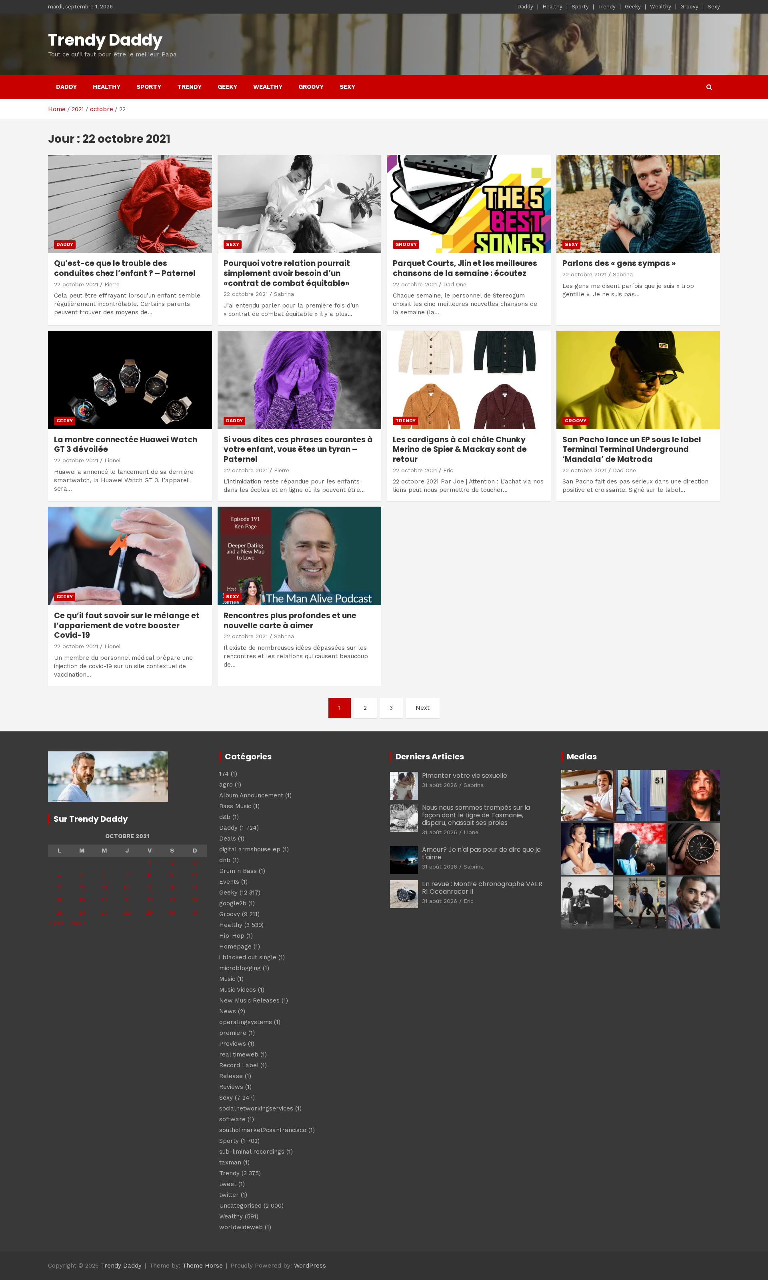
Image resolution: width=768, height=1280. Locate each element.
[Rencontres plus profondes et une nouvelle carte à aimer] (299, 556)
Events (229, 881)
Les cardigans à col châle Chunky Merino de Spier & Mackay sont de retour (460, 449)
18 (59, 900)
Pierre (112, 284)
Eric (448, 470)
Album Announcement (251, 795)
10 (195, 875)
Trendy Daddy (105, 40)
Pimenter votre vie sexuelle (464, 775)
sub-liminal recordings (251, 1151)
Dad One (454, 284)
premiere (232, 1032)
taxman (230, 1162)
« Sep (56, 923)
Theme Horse (202, 1265)
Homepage (235, 946)
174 (224, 773)
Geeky (633, 7)
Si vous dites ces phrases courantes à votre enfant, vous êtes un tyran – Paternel (298, 449)
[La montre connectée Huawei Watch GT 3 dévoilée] (130, 379)
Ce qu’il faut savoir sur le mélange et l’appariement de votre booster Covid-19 (127, 625)
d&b (224, 817)
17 (195, 887)
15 (149, 887)
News (227, 1011)
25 (59, 912)
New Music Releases (249, 1000)
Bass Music (235, 806)
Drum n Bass (238, 871)
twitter (229, 1194)
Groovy (689, 7)
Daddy (525, 7)
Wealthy (660, 7)
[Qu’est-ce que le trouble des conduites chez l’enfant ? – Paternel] (130, 203)
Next (423, 707)
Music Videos (237, 989)
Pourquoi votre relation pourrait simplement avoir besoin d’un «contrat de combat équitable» (287, 273)
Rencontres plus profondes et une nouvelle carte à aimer (290, 620)
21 (127, 900)
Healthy (552, 7)
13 (104, 887)
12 (82, 887)
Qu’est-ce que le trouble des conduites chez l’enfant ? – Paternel (125, 268)
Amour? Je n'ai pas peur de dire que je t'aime (481, 853)
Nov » (78, 923)
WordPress (310, 1265)
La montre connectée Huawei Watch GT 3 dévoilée (125, 444)
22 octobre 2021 (76, 284)
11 (59, 887)
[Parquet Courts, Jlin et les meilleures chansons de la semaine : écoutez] (468, 203)
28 (127, 912)
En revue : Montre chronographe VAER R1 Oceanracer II (482, 887)
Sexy (714, 7)
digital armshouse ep (249, 849)
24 (195, 900)
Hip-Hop (231, 935)
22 (149, 900)
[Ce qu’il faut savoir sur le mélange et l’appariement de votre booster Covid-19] (130, 556)
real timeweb (238, 1054)
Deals (227, 838)
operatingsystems (245, 1022)
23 (172, 900)
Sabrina (284, 294)
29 (149, 912)
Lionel (112, 460)
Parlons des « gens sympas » (619, 263)
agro (226, 784)
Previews (232, 1043)
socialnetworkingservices (256, 1108)
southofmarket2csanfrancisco (262, 1130)
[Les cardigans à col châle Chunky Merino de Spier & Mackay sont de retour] (468, 379)
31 (195, 912)
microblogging (240, 968)
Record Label (238, 1065)
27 (104, 912)
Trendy (607, 7)
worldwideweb (241, 1227)
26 (81, 912)
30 (171, 912)
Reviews (231, 1086)
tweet (227, 1184)
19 (82, 900)
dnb (224, 860)
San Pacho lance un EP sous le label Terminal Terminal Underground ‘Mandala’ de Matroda (631, 449)
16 (172, 887)
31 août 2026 (439, 785)
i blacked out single (247, 957)
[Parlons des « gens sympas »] (638, 203)
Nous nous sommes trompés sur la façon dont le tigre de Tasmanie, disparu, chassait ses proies (476, 815)
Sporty (580, 7)
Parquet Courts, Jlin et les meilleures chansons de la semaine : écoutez (465, 268)
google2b (232, 903)
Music (227, 978)
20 (104, 900)
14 (127, 887)
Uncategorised (240, 1205)
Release (231, 1076)
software (232, 1119)
